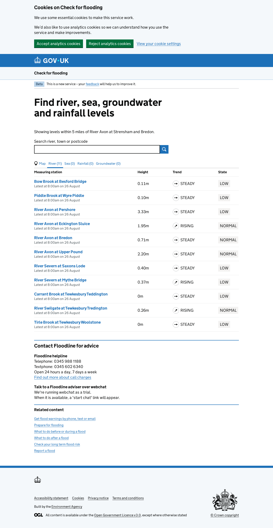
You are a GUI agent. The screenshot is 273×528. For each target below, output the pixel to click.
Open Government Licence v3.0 (117, 515)
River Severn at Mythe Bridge (60, 280)
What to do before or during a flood (60, 431)
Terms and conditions (128, 498)
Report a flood (44, 451)
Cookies (78, 498)
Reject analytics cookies (110, 43)
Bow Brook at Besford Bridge (60, 181)
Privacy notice (98, 498)
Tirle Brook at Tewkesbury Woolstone (67, 322)
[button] (40, 163)
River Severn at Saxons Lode (59, 265)
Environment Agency (66, 507)
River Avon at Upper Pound (58, 251)
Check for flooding (51, 73)
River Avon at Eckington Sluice (62, 223)
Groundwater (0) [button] (108, 163)
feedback (92, 84)
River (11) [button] (55, 163)
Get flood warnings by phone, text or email (65, 419)
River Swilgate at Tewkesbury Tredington (70, 308)
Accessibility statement (51, 498)
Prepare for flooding (49, 425)
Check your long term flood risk (57, 444)
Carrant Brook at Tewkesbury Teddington (71, 294)
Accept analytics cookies (58, 43)
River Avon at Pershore (54, 209)
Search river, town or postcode (61, 141)
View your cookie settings (159, 44)
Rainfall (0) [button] (85, 163)
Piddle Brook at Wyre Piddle (59, 195)
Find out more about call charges (62, 377)
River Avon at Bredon (53, 237)
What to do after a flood (51, 438)
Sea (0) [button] (69, 163)
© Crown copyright (225, 515)
